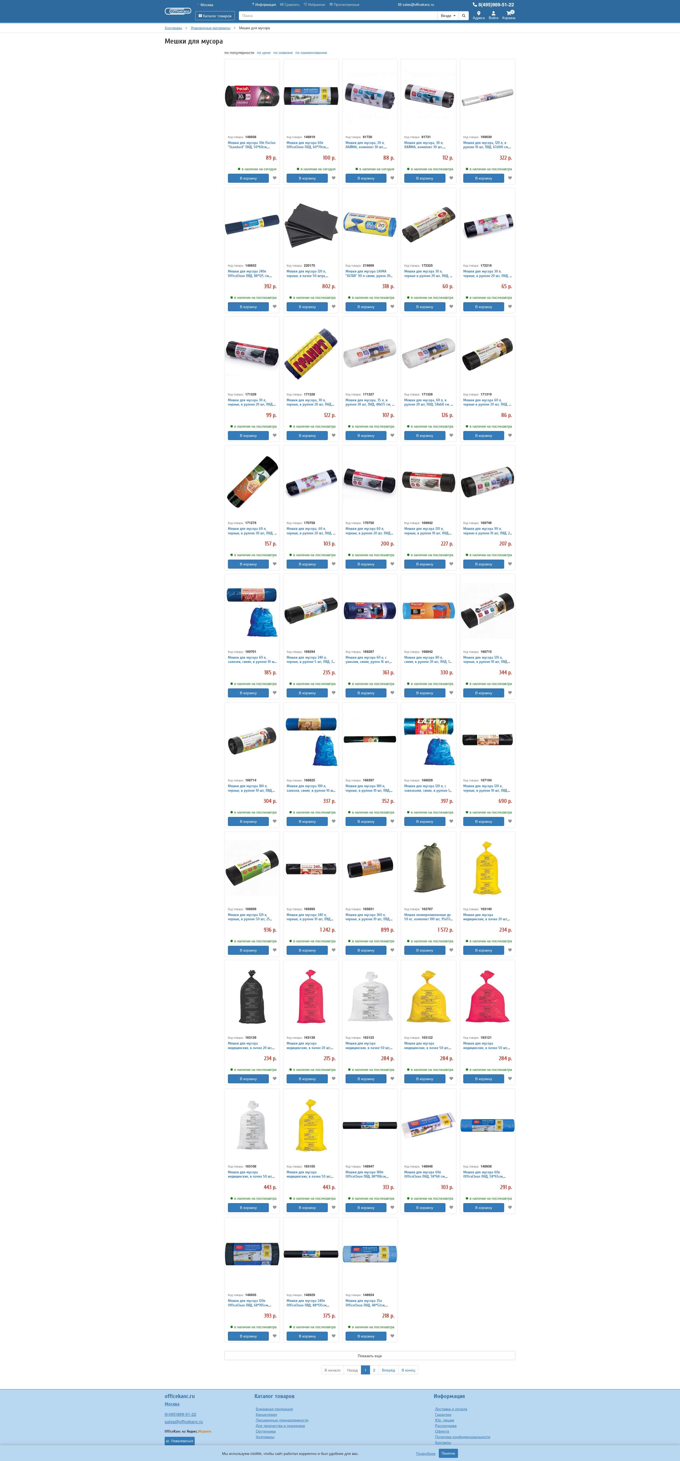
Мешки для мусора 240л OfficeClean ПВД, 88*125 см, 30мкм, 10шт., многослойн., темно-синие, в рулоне (249, 278)
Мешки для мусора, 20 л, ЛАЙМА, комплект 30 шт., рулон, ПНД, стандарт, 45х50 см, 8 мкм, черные (367, 149)
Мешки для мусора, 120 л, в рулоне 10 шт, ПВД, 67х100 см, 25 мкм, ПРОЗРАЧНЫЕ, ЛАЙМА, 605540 (486, 149)
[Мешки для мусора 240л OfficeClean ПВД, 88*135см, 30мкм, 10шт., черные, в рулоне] (310, 1254)
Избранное (316, 4)
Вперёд (388, 1370)
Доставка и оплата (451, 1408)
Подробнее (426, 1453)
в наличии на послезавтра (432, 169)
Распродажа (446, 1425)
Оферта (442, 1431)
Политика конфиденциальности (462, 1436)
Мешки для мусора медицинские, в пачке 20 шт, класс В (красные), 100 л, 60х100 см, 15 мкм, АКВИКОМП (310, 1050)
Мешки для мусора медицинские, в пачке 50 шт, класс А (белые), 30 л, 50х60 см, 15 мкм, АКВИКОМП (368, 1050)
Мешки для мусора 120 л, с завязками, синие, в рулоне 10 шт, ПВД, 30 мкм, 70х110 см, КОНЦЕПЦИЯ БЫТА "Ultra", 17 (427, 793)
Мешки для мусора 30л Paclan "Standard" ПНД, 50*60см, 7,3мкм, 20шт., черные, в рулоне (251, 149)
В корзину (248, 178)
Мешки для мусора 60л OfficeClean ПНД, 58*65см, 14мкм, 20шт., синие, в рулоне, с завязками (486, 1179)
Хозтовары (265, 1436)
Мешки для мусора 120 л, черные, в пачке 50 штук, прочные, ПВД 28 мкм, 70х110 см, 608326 (309, 278)
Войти (493, 17)
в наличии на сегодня (259, 169)
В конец (408, 1370)
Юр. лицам (444, 1419)
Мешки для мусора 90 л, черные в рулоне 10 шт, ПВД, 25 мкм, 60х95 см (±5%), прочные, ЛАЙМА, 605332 (487, 535)
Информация (265, 4)
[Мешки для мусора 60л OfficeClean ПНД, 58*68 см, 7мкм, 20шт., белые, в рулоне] (428, 1125)
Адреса (479, 17)
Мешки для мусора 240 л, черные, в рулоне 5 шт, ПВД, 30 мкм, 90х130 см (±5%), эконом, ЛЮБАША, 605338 (311, 664)
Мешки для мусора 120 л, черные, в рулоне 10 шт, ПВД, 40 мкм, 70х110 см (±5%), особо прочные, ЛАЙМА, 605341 (487, 664)
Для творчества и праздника (280, 1425)
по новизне (283, 52)
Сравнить (291, 4)
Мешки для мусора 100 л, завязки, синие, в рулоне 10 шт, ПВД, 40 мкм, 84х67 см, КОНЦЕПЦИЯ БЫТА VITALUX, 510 (311, 793)
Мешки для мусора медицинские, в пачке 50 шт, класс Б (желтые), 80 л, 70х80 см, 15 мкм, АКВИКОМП (309, 1179)
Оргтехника (266, 1431)
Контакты (443, 1442)
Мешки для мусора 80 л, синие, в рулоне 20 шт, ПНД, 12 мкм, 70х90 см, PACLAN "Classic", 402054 (427, 664)
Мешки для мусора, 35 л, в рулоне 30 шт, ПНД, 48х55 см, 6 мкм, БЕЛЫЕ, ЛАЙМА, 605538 (370, 404)
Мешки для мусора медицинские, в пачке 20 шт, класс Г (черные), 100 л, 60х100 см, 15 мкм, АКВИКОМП (251, 1050)
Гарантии (443, 1414)
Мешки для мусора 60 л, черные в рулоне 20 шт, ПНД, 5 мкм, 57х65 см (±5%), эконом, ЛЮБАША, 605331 (487, 407)
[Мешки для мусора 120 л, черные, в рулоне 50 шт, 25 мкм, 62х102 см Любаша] (252, 868)
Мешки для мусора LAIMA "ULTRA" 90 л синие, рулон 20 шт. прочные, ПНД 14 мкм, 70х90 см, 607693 (368, 278)
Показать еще (370, 1355)
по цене (264, 52)
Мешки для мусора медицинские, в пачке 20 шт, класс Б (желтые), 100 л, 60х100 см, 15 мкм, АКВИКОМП (487, 921)
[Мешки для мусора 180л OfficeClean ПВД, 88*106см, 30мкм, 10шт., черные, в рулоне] (369, 1125)
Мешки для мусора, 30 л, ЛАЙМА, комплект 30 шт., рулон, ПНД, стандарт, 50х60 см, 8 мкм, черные (426, 149)
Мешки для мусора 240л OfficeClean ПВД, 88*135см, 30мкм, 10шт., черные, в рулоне (311, 1305)
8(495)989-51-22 (496, 4)
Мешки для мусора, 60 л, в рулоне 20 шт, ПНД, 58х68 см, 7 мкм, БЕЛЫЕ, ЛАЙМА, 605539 (428, 404)
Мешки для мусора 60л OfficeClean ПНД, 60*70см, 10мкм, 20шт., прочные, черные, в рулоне (311, 149)
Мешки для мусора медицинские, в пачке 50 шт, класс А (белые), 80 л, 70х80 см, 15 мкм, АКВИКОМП (250, 1179)
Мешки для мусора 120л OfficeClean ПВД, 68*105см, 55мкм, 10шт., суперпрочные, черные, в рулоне (250, 1307)
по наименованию (311, 52)
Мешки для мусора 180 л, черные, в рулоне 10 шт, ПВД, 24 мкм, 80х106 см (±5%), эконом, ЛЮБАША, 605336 (250, 793)
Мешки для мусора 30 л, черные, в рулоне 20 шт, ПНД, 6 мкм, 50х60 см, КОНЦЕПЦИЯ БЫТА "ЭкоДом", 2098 (487, 278)
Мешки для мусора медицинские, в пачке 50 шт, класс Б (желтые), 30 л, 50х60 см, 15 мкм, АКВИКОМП (426, 1050)
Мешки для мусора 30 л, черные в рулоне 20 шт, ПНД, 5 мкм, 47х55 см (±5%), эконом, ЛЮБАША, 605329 (428, 278)
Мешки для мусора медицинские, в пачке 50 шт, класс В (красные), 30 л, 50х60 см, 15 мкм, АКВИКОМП (486, 1050)
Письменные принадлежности (282, 1419)
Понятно (448, 1453)
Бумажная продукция (274, 1408)
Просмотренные (346, 4)
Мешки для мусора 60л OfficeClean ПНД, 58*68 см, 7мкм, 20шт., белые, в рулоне (426, 1176)
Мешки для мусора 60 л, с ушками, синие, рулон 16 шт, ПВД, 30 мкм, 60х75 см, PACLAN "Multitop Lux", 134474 (370, 664)
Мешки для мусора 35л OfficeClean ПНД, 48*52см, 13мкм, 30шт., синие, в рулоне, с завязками (369, 1307)
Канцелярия (266, 1414)
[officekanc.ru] (178, 11)
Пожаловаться (182, 1441)
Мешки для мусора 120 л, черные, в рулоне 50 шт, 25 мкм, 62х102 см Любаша (249, 919)
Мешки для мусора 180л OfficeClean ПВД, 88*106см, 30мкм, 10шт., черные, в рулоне (370, 1176)
